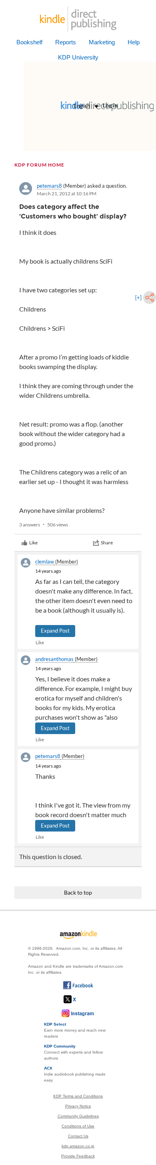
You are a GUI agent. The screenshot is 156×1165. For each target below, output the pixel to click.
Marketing (102, 42)
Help (134, 42)
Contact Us (78, 1136)
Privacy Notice (78, 1106)
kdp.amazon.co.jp (78, 1146)
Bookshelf (29, 42)
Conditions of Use (78, 1126)
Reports (65, 42)
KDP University (78, 57)
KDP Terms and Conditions (78, 1096)
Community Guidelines (78, 1116)
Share (107, 543)
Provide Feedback (78, 1156)
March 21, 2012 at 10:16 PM (66, 193)
